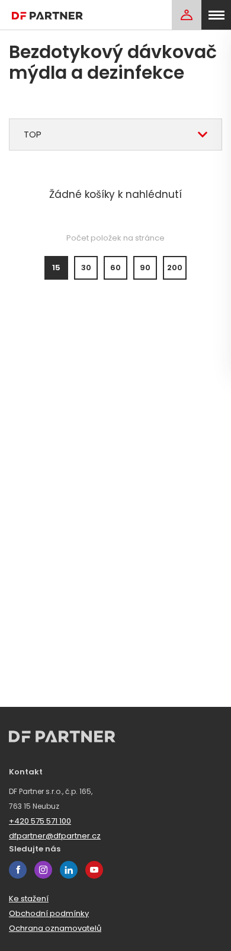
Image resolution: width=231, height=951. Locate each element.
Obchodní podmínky (49, 913)
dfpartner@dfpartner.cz (55, 835)
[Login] (186, 15)
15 (56, 267)
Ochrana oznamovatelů (55, 928)
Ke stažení (29, 898)
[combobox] (115, 135)
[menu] (216, 15)
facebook (18, 870)
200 (174, 267)
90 (145, 267)
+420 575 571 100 (40, 821)
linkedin (69, 870)
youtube (94, 870)
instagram (43, 870)
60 (115, 267)
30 (86, 267)
